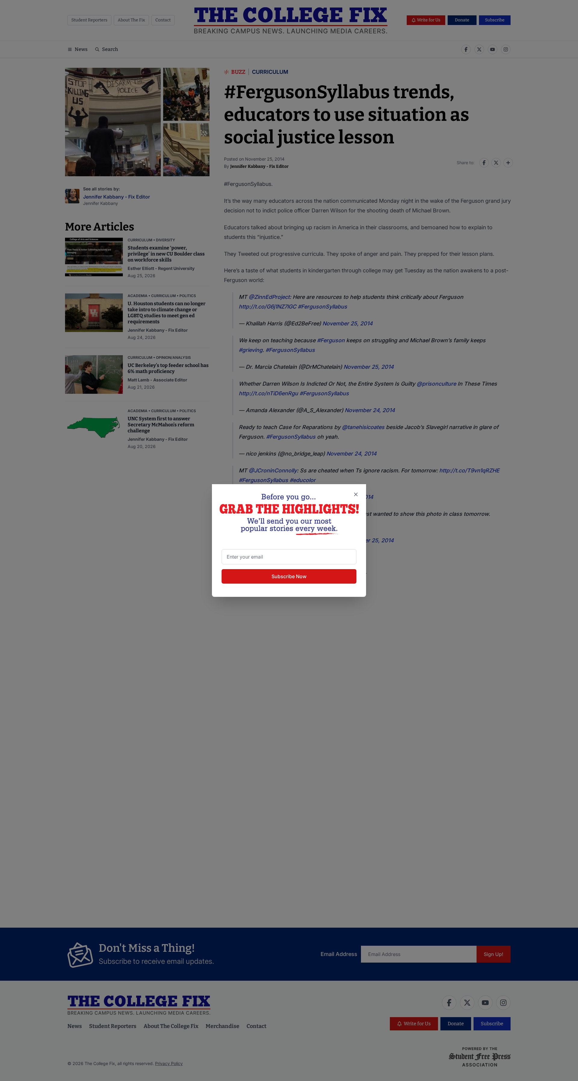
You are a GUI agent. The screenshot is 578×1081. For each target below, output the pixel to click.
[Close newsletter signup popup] (355, 494)
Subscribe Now (289, 576)
